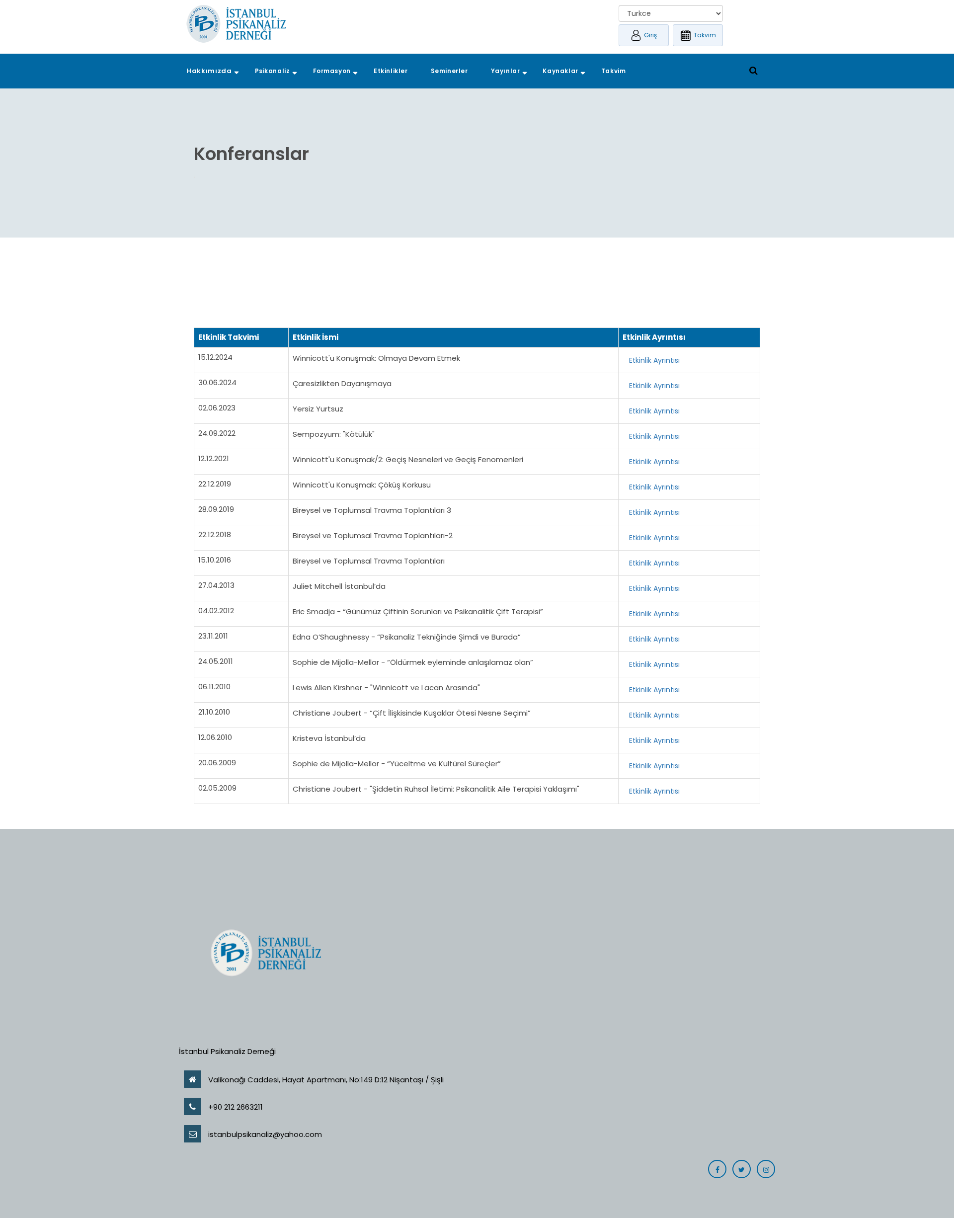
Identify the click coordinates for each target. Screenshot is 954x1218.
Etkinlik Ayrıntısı (654, 360)
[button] (209, 71)
